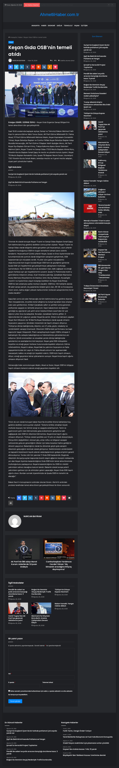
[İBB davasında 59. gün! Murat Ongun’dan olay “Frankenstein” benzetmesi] (90, 268)
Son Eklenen (97, 36)
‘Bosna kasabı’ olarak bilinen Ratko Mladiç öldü (104, 209)
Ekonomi (51, 25)
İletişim (84, 25)
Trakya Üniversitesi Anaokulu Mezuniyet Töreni (96, 287)
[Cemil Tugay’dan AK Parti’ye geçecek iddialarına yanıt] (18, 608)
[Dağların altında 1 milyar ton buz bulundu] (90, 192)
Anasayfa (35, 25)
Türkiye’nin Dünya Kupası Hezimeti (62, 590)
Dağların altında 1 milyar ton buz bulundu (104, 193)
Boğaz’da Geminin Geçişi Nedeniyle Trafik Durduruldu (41, 591)
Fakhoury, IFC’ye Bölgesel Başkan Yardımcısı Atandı (102, 166)
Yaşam (76, 25)
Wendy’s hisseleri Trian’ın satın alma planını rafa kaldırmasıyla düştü (97, 223)
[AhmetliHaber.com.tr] (59, 14)
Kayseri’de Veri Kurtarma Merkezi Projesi (104, 253)
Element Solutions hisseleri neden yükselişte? (95, 94)
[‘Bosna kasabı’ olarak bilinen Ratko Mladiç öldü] (90, 208)
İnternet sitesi (48, 682)
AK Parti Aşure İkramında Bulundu (104, 297)
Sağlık (59, 25)
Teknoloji (68, 25)
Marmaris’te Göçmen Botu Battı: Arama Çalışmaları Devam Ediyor (40, 619)
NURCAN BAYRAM (19, 60)
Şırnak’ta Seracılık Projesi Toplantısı (53, 5)
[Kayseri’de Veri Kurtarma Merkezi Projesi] (90, 253)
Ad (10, 674)
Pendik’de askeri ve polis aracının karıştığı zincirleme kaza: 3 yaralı (17, 592)
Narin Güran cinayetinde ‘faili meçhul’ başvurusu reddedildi (103, 237)
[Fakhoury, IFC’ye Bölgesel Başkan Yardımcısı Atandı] (90, 163)
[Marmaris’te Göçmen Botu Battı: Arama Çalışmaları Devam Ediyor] (41, 608)
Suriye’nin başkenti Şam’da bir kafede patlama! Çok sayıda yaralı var (37, 174)
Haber (43, 25)
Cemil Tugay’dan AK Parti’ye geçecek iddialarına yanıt (16, 618)
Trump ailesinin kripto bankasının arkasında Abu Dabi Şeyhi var (97, 104)
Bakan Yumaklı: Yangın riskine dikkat (64, 604)
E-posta (11, 682)
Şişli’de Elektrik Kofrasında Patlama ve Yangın (27, 182)
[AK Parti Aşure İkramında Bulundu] (90, 297)
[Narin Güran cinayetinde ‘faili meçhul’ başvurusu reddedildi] (90, 235)
